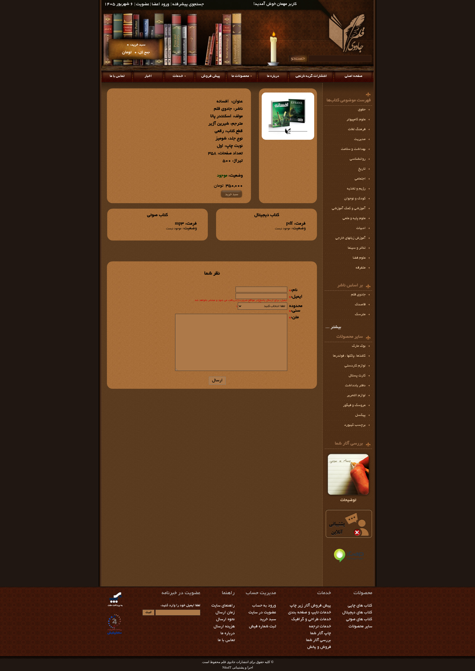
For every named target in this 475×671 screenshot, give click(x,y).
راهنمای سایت (223, 605)
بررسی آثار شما (318, 640)
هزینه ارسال (224, 626)
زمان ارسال (225, 612)
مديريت (360, 139)
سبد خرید (231, 194)
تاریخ (362, 169)
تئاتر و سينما (357, 248)
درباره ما (273, 76)
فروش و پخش (319, 647)
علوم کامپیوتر (356, 120)
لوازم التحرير (356, 396)
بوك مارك (359, 346)
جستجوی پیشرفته (188, 4)
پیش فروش (210, 76)
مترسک (360, 315)
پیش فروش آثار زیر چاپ (310, 605)
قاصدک (360, 305)
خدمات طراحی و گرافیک (311, 619)
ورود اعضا (160, 4)
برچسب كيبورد (355, 425)
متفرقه (361, 268)
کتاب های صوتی (359, 619)
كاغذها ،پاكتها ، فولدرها (349, 356)
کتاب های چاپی (360, 605)
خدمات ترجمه (320, 626)
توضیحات (348, 500)
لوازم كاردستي (355, 366)
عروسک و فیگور (354, 405)
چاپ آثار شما (320, 633)
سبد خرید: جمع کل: (136, 49)
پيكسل (360, 415)
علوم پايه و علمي (354, 218)
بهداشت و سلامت (353, 149)
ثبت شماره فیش (262, 626)
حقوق (362, 110)
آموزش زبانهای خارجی (350, 238)
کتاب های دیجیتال (357, 612)
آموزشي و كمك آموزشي (349, 209)
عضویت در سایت (262, 612)
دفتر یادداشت (355, 386)
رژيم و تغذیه (356, 189)
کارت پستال (357, 376)
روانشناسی (358, 159)
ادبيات (361, 228)
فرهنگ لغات (357, 130)
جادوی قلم (358, 295)
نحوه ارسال (225, 619)
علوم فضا (359, 258)
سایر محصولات (360, 626)
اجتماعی (360, 179)
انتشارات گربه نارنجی (311, 76)
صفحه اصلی (353, 76)
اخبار (148, 76)
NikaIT (226, 667)
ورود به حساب (264, 605)
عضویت (142, 4)
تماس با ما (117, 76)
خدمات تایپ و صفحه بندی (309, 612)
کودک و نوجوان (355, 199)
